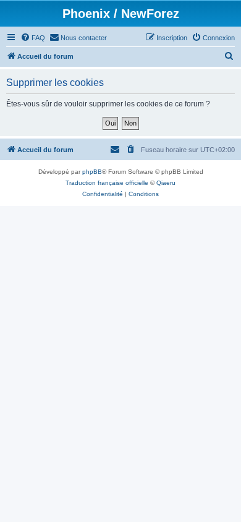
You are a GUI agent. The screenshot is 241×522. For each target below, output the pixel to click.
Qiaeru (165, 182)
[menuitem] (32, 37)
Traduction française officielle (107, 182)
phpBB (92, 171)
